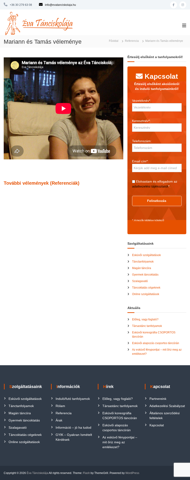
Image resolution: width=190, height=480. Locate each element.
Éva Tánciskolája (37, 473)
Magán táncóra (141, 268)
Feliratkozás (156, 201)
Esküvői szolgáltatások (146, 255)
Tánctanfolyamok (143, 261)
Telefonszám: (142, 141)
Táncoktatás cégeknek (146, 287)
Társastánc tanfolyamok (147, 326)
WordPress (132, 473)
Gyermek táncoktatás (145, 274)
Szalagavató (140, 281)
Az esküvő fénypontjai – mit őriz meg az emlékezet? (119, 442)
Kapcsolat (156, 425)
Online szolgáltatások (145, 294)
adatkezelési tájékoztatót (150, 186)
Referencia (64, 413)
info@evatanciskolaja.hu (60, 5)
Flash (86, 473)
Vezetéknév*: (141, 100)
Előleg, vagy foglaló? (145, 319)
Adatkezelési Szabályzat (167, 406)
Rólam (60, 406)
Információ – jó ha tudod (73, 427)
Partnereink (157, 399)
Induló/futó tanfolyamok (73, 399)
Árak (59, 420)
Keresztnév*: (141, 121)
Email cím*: (140, 161)
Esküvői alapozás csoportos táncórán (155, 343)
